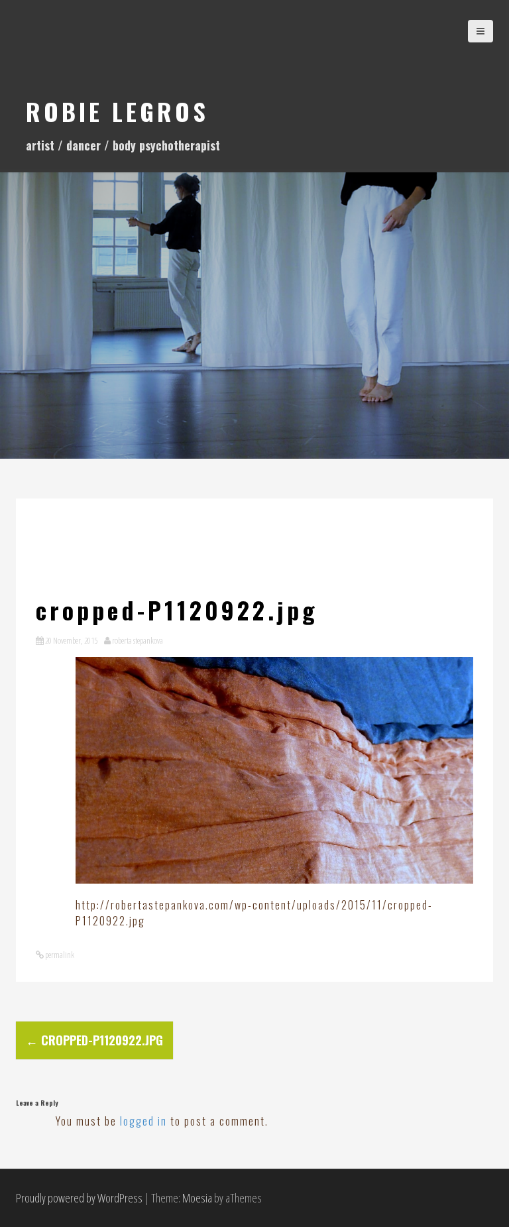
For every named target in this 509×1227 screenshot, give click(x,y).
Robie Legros (117, 111)
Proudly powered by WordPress (79, 1198)
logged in (143, 1121)
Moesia (197, 1198)
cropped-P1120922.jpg (94, 1040)
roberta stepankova (137, 640)
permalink (59, 955)
